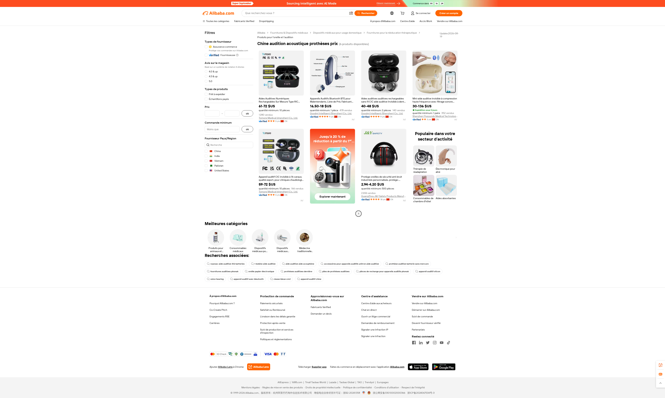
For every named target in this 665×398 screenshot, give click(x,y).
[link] (660, 365)
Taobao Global (346, 382)
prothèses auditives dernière (298, 271)
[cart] (403, 13)
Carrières (215, 323)
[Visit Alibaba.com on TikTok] (448, 343)
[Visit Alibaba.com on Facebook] (414, 343)
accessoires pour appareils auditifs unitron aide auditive (351, 264)
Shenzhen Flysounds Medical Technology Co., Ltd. (435, 116)
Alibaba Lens (225, 366)
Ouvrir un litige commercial (375, 316)
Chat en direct (369, 309)
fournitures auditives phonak (224, 271)
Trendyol (369, 382)
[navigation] (229, 123)
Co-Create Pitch (218, 309)
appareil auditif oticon (429, 271)
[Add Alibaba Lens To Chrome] (258, 366)
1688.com (297, 382)
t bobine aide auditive (265, 264)
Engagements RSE (219, 316)
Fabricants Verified (321, 307)
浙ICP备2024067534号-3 (421, 392)
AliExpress (283, 382)
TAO (359, 382)
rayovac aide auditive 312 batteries (227, 264)
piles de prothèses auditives (335, 271)
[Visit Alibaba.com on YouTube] (442, 343)
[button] (351, 13)
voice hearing (217, 279)
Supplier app (319, 366)
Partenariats (418, 329)
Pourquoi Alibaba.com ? (222, 303)
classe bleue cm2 (282, 279)
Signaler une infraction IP (374, 329)
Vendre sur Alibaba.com (424, 303)
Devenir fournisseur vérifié (426, 323)
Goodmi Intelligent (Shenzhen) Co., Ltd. (331, 113)
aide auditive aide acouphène (300, 264)
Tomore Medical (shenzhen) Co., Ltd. (278, 118)
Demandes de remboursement (377, 323)
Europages (383, 382)
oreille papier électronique (261, 271)
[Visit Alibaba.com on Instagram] (435, 343)
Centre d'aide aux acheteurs (376, 303)
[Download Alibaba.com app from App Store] (418, 366)
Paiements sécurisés (271, 303)
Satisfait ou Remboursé (272, 309)
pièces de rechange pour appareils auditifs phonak (384, 271)
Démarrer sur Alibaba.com (426, 309)
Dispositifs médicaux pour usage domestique (337, 32)
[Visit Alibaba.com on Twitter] (428, 343)
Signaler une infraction (373, 336)
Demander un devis (321, 313)
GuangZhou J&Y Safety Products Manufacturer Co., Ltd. (383, 196)
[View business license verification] (363, 393)
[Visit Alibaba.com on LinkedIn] (421, 343)
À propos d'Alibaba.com (223, 296)
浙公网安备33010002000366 (389, 392)
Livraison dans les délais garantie (277, 316)
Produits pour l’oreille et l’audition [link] (275, 37)
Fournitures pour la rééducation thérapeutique (392, 32)
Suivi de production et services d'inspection (276, 331)
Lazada (332, 382)
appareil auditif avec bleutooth (249, 279)
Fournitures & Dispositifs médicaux (289, 32)
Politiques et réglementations (276, 339)
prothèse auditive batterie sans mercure (409, 264)
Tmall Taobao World (315, 382)
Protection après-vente (272, 323)
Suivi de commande (422, 316)
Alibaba (261, 32)
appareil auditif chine (311, 279)
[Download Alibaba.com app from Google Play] (443, 366)
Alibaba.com (397, 366)
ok (247, 113)
